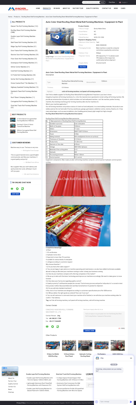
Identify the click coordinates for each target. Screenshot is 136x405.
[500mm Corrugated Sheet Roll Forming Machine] (12, 131)
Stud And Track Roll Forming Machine (24, 105)
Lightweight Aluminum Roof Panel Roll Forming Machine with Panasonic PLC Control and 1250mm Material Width (39, 384)
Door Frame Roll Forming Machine (22, 50)
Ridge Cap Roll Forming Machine (22, 46)
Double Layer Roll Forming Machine (23, 36)
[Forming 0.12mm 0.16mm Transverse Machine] (12, 125)
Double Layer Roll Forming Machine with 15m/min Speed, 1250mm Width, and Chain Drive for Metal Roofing (40, 379)
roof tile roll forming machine (58, 300)
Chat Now (112, 2)
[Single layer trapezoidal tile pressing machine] (57, 37)
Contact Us (106, 8)
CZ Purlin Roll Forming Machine (21, 75)
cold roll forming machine (97, 300)
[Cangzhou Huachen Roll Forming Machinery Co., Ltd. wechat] (23, 189)
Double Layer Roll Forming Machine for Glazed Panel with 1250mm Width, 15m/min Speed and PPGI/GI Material (39, 390)
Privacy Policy (21, 403)
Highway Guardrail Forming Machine (23, 87)
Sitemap (11, 392)
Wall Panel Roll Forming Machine (22, 42)
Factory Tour (78, 8)
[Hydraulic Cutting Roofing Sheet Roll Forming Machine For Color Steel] (85, 345)
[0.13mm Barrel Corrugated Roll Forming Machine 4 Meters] (12, 119)
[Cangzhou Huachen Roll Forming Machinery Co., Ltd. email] (13, 189)
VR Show (57, 8)
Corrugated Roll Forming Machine (22, 101)
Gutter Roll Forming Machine (21, 79)
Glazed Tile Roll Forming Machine (22, 26)
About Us (66, 8)
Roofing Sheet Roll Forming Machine (33, 16)
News (116, 8)
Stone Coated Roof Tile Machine (22, 83)
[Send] (131, 402)
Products (47, 8)
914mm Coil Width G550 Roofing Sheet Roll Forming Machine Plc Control (53, 355)
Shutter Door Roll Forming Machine (23, 55)
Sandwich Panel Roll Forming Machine (24, 91)
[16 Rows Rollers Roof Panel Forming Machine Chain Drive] (69, 345)
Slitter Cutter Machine (18, 67)
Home (38, 8)
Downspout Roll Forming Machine (22, 63)
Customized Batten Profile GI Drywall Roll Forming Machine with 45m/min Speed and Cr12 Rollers (70, 390)
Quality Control (92, 8)
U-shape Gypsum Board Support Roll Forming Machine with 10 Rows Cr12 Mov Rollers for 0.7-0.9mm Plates (70, 379)
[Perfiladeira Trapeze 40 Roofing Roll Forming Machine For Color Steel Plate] (101, 345)
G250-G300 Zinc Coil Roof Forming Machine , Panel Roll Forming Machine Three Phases (117, 355)
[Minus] (131, 358)
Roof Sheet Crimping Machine (21, 97)
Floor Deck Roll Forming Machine (22, 59)
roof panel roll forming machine (78, 300)
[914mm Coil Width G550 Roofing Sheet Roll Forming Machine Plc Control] (53, 345)
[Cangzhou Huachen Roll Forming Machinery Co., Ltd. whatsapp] (18, 189)
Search (102, 2)
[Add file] (96, 402)
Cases (123, 8)
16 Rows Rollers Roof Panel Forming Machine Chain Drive (69, 355)
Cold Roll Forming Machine (20, 71)
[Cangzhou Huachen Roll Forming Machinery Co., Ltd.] (19, 9)
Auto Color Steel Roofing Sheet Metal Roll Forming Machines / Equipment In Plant (60, 59)
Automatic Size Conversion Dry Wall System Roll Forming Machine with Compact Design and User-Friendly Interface (68, 384)
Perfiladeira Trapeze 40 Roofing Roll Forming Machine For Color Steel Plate (101, 355)
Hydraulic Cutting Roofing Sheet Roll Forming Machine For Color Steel (85, 355)
